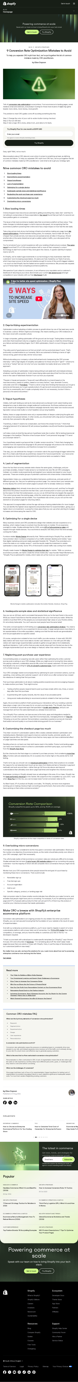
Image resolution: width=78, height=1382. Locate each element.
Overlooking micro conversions (19, 201)
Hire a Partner (57, 1336)
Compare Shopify (34, 1332)
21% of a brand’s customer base (39, 666)
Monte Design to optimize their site (35, 550)
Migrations (70, 1123)
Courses (31, 1341)
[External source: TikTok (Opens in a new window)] (24, 1372)
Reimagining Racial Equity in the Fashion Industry (27, 990)
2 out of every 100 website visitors (39, 861)
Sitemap (46, 1366)
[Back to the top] (5, 1292)
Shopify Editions (34, 1300)
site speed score (55, 273)
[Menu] (74, 3)
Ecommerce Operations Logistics (51, 1200)
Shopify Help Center (59, 1328)
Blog (29, 1328)
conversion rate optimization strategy (51, 627)
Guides (30, 1336)
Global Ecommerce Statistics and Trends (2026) (54, 1218)
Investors (31, 1308)
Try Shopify (46, 32)
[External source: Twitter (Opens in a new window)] (10, 1102)
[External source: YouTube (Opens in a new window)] (14, 1372)
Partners (55, 1308)
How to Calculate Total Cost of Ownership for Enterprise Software (48, 1128)
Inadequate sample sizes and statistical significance (26, 191)
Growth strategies (42, 47)
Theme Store (57, 1300)
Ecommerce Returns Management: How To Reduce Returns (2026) (19, 1218)
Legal (22, 1366)
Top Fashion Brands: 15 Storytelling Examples (20, 1230)
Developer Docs (58, 1295)
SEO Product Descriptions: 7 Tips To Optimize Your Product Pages (56, 1231)
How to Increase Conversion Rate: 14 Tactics (55, 1188)
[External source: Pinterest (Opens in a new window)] (34, 1372)
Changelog (32, 1349)
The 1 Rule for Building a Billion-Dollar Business (26, 975)
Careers (30, 1304)
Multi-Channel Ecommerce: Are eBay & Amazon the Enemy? (31, 998)
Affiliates (55, 1312)
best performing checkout (16, 777)
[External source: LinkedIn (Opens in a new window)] (15, 1102)
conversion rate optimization (19, 104)
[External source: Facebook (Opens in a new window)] (5, 1102)
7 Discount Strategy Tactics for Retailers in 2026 (19, 1204)
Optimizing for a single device (18, 187)
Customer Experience (10, 1227)
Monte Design (21, 536)
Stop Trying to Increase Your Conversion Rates (26, 981)
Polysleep (24, 385)
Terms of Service (9, 1366)
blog (30, 47)
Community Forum (59, 1332)
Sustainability (32, 1316)
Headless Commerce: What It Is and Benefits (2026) (19, 1189)
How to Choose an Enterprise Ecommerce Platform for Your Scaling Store (17, 1129)
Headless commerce (10, 1185)
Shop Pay (11, 779)
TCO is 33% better (57, 930)
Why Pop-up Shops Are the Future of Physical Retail (28, 984)
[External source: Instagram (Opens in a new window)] (19, 1372)
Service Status (57, 1341)
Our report (43, 215)
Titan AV (69, 717)
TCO (36, 1123)
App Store (56, 1304)
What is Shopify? (34, 1295)
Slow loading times (14, 173)
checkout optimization (39, 763)
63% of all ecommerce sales (55, 527)
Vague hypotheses (14, 180)
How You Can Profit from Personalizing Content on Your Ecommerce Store (36, 987)
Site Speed (38, 275)
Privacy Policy (33, 1366)
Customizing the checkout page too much (22, 198)
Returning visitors (9, 488)
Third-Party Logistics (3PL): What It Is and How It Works (56, 1204)
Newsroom (32, 1312)
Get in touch (65, 4)
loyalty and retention (51, 707)
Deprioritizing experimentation (18, 177)
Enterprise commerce (11, 1123)
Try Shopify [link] (39, 143)
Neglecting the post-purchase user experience (25, 194)
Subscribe (68, 1159)
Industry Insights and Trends (49, 1213)
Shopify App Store (17, 749)
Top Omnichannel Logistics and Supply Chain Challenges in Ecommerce (34, 978)
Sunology (30, 942)
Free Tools (32, 1345)
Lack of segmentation (15, 184)
